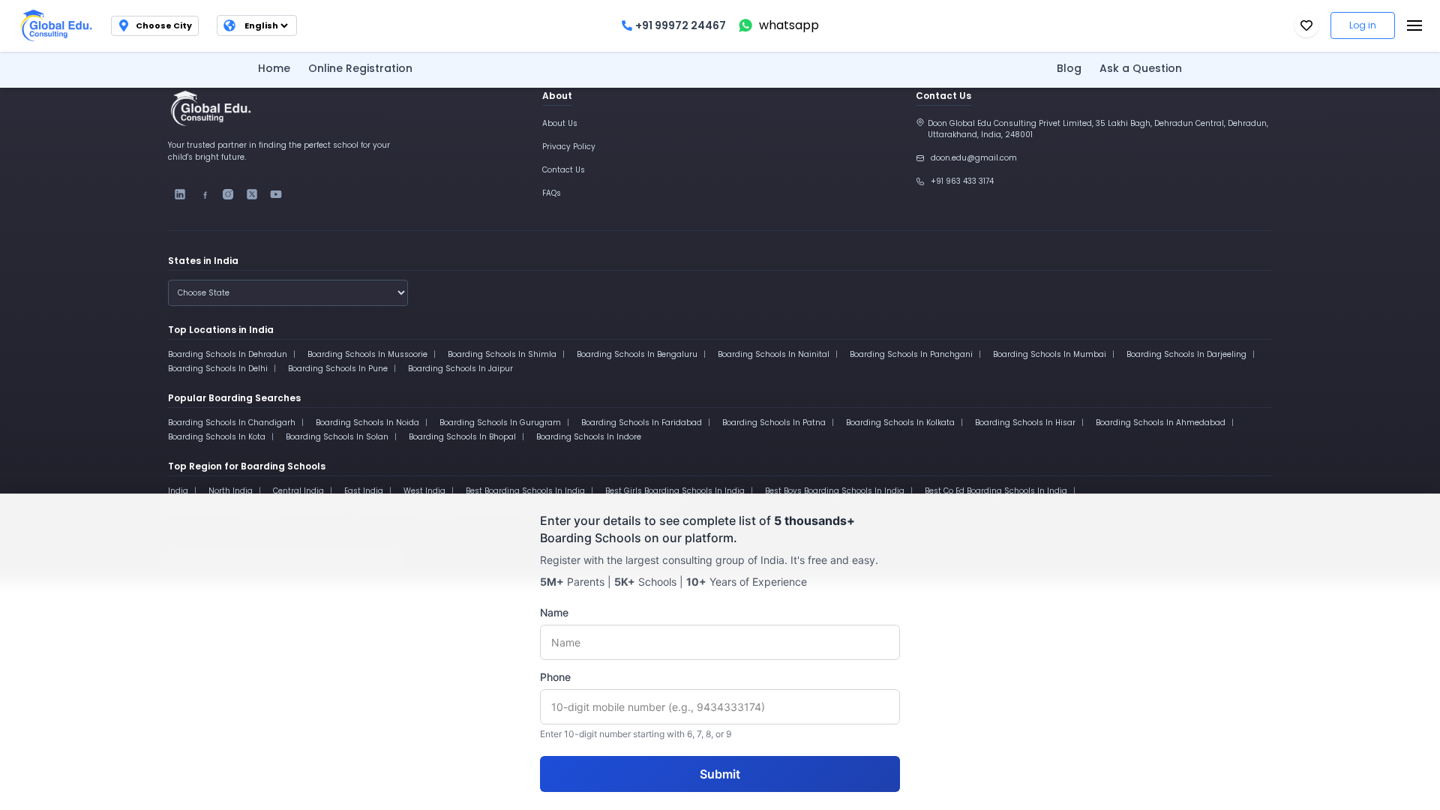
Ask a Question (1141, 68)
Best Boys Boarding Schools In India (834, 490)
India (178, 490)
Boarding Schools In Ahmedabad (1161, 422)
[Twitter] (252, 194)
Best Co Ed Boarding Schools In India (996, 490)
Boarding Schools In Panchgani (911, 354)
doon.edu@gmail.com (974, 158)
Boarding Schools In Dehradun (227, 354)
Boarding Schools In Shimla (502, 354)
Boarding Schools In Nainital (774, 354)
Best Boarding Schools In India (525, 490)
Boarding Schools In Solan (337, 436)
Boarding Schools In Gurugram (500, 422)
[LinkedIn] (180, 194)
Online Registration (360, 68)
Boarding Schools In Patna (774, 422)
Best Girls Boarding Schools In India (675, 490)
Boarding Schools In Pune (338, 368)
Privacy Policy (569, 146)
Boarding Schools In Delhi (218, 368)
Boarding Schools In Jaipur (460, 368)
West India (425, 490)
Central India (298, 490)
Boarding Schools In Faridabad (641, 422)
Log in (1362, 25)
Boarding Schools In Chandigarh (232, 422)
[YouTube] (276, 194)
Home (274, 68)
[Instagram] (228, 194)
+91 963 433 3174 (962, 181)
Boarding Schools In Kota (217, 436)
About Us (560, 123)
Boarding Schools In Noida (367, 422)
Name (554, 612)
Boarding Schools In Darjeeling (1186, 354)
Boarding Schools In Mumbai (1049, 354)
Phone (555, 676)
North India (230, 490)
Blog (1069, 68)
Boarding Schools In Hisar (1025, 422)
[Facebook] (204, 194)
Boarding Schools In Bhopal (462, 436)
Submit (720, 774)
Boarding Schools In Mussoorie (368, 354)
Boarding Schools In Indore (588, 436)
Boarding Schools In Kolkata (900, 422)
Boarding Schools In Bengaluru (637, 354)
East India (363, 490)
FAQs (551, 193)
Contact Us (563, 170)
